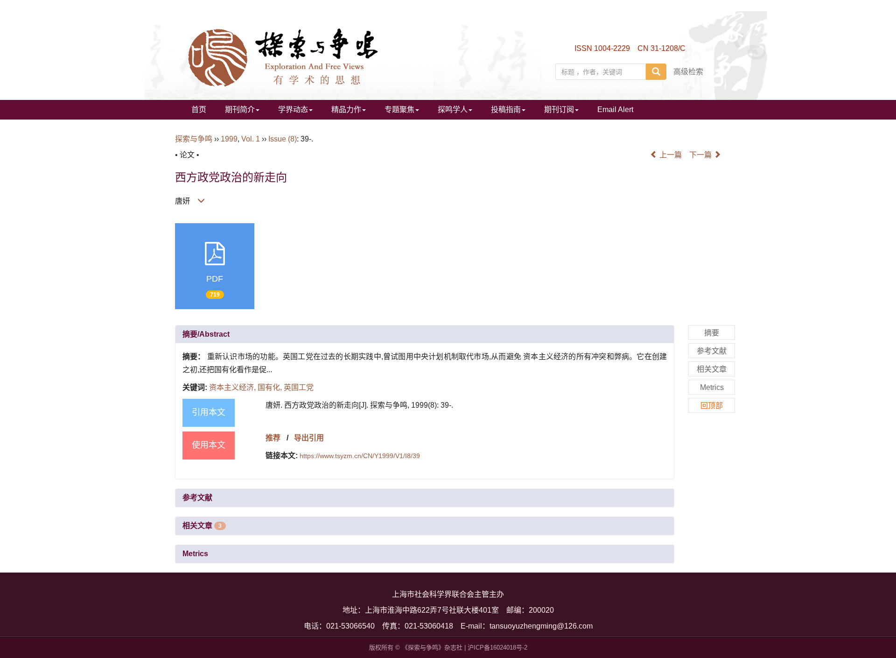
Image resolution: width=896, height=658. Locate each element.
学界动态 (293, 109)
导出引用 (309, 438)
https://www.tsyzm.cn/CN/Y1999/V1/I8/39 (360, 456)
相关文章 (202, 526)
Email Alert (615, 109)
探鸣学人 (453, 109)
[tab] (424, 334)
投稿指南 (506, 109)
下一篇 (701, 155)
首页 (198, 109)
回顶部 (711, 406)
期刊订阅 (559, 109)
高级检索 (688, 72)
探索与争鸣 (193, 139)
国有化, (271, 387)
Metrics (195, 554)
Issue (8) (282, 139)
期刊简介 (240, 109)
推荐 (273, 438)
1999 (229, 139)
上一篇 (670, 155)
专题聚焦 (399, 109)
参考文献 (197, 498)
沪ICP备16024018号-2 (497, 647)
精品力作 (346, 109)
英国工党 (299, 387)
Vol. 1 (250, 139)
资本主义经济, (233, 387)
